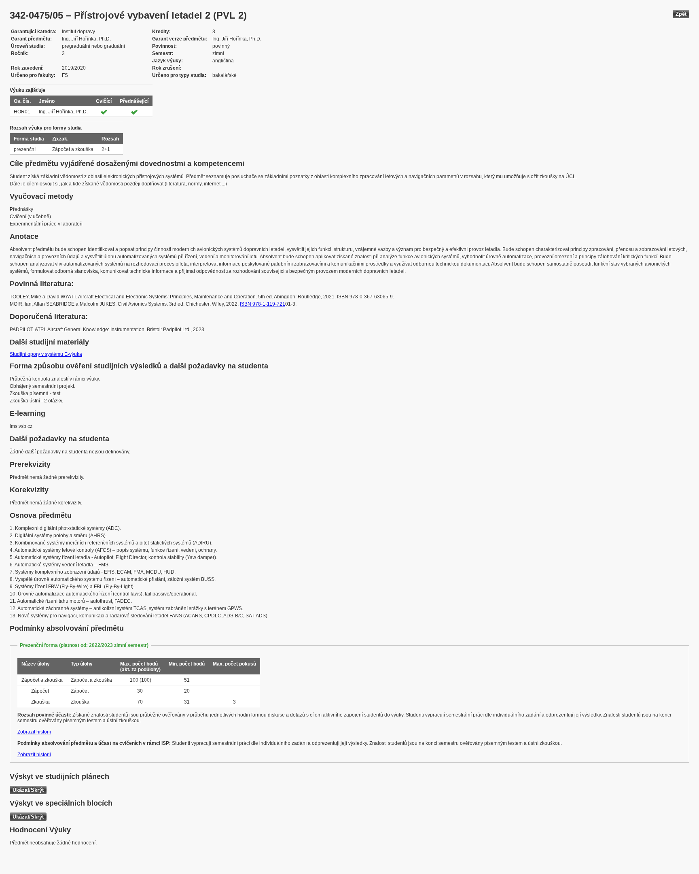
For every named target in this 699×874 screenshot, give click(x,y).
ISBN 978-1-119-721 (262, 304)
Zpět (681, 14)
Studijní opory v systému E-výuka (46, 354)
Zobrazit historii (34, 732)
